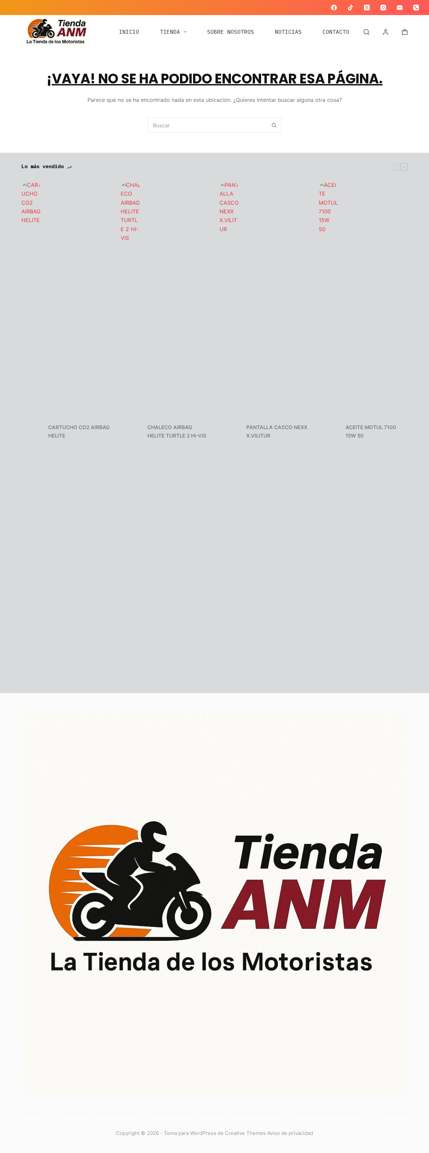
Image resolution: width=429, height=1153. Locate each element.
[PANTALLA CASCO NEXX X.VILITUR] (230, 432)
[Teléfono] (416, 7)
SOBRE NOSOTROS (230, 31)
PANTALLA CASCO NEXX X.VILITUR (276, 431)
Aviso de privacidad (290, 1133)
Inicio (129, 31)
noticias (288, 31)
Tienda (170, 31)
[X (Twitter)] (367, 7)
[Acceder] (385, 32)
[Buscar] (366, 32)
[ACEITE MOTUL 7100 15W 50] (329, 432)
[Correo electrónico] (400, 7)
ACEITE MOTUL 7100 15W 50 (371, 431)
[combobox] (207, 125)
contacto (335, 31)
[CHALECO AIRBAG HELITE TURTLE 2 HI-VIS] (131, 432)
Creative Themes (245, 1133)
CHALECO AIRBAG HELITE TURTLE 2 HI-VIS (176, 431)
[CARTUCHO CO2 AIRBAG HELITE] (31, 432)
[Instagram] (383, 7)
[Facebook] (334, 7)
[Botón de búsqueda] (274, 125)
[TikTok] (350, 7)
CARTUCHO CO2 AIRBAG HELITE (79, 431)
